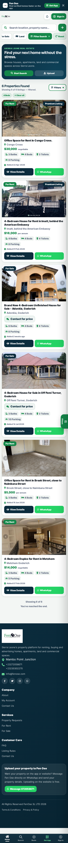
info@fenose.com (15, 673)
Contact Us (8, 705)
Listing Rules (9, 750)
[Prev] (5, 118)
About (5, 695)
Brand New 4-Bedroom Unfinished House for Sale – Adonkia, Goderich (32, 307)
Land (21, 36)
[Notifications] (47, 16)
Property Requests (12, 720)
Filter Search (40, 36)
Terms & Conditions (11, 809)
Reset (61, 36)
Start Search (20, 73)
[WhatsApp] (27, 681)
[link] (34, 118)
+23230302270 (14, 668)
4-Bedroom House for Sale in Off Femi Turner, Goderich (32, 394)
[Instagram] (20, 681)
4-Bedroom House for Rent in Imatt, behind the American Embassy (33, 222)
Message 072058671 (22, 788)
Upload (51, 73)
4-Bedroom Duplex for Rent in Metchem (29, 558)
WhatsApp (45, 172)
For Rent (6, 725)
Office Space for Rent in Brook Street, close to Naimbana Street (33, 482)
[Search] (62, 27)
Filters (57, 87)
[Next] (62, 118)
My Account (8, 700)
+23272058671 (14, 664)
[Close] (63, 5)
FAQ (4, 745)
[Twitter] (12, 681)
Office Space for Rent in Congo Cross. (28, 140)
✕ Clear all (19, 95)
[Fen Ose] (6, 16)
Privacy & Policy (31, 809)
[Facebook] (5, 681)
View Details (17, 171)
